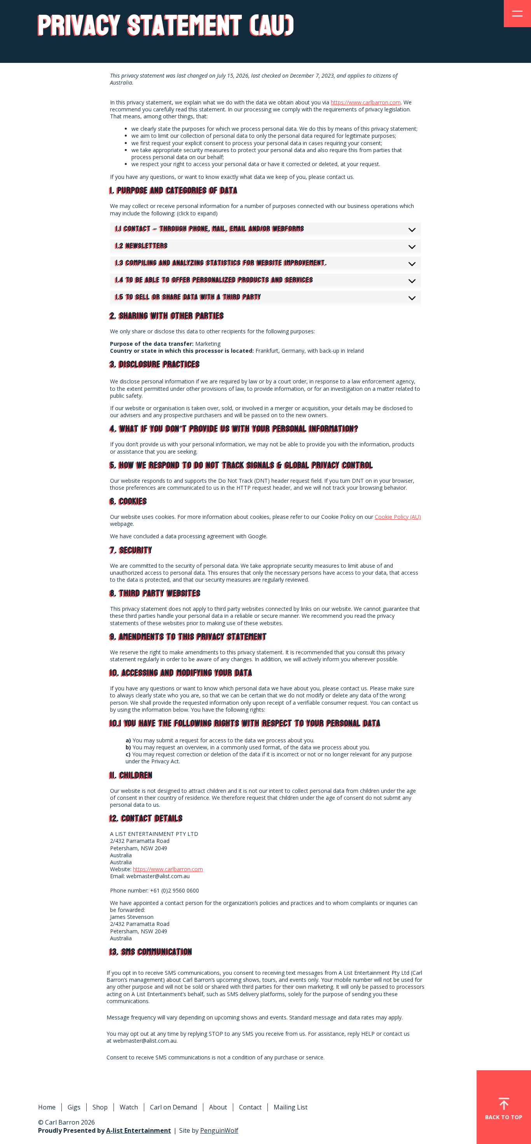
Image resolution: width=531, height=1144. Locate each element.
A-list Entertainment (138, 1130)
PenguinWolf (219, 1130)
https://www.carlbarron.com (366, 102)
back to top (503, 1117)
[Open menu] (517, 13)
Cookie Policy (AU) (398, 516)
